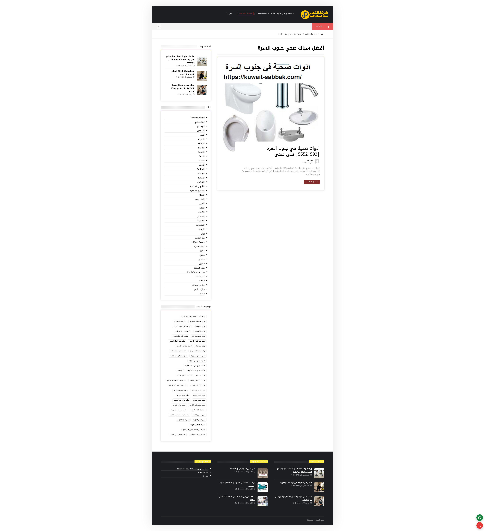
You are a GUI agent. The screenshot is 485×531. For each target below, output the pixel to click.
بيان (202, 233)
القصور (201, 208)
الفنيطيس (199, 199)
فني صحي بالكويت (199, 414)
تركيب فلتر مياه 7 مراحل (178, 351)
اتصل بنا (205, 476)
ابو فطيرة (200, 126)
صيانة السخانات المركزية (197, 410)
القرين (201, 203)
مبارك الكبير (199, 289)
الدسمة (201, 152)
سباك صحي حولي (199, 395)
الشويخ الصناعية (197, 191)
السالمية (200, 169)
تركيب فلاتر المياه (199, 326)
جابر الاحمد (199, 238)
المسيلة (200, 221)
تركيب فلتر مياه (200, 346)
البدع (202, 135)
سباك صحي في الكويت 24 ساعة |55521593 (192, 469)
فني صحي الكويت (199, 419)
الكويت (201, 212)
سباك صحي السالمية (198, 390)
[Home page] (322, 34)
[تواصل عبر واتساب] (479, 517)
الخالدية (201, 148)
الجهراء (201, 143)
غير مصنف (200, 276)
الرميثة (201, 161)
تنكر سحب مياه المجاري (197, 385)
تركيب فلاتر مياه (200, 331)
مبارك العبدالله (197, 285)
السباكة (201, 173)
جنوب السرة (199, 246)
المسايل (200, 216)
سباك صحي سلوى (183, 395)
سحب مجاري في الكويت (197, 405)
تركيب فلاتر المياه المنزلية (182, 326)
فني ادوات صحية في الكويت (179, 414)
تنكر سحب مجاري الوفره (197, 380)
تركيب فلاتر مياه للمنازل (180, 336)
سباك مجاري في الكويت (181, 400)
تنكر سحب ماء (200, 375)
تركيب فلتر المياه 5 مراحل (197, 341)
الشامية (201, 178)
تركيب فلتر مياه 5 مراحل (197, 351)
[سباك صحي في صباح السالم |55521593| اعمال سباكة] (263, 501)
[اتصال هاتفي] (479, 525)
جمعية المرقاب (198, 242)
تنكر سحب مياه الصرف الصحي (176, 380)
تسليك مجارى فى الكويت (197, 360)
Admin (310, 161)
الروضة (201, 165)
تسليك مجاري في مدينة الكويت (195, 365)
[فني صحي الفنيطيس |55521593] (263, 473)
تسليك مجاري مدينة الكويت (196, 370)
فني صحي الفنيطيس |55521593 (242, 468)
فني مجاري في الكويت (177, 434)
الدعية (201, 156)
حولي (202, 255)
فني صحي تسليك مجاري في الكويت (193, 429)
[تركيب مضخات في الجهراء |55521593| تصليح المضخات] (263, 487)
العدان (201, 195)
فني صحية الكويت (183, 419)
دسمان (201, 259)
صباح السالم (199, 268)
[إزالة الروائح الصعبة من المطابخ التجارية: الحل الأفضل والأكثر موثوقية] (202, 61)
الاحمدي (200, 131)
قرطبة (201, 281)
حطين (202, 251)
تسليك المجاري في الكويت (178, 355)
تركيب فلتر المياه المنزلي (177, 341)
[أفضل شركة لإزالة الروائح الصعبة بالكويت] (202, 76)
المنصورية (200, 225)
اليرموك (201, 229)
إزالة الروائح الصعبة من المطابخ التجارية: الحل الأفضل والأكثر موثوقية (180, 59)
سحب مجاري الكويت (179, 405)
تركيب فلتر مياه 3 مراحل (183, 346)
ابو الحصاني (199, 122)
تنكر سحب (180, 370)
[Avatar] (317, 161)
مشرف (201, 294)
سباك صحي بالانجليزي (181, 390)
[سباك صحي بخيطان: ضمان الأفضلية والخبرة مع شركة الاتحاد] (202, 90)
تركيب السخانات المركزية (197, 321)
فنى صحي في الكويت (178, 410)
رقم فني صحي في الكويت (177, 385)
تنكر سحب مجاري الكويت (184, 375)
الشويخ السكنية (197, 186)
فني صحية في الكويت (197, 424)
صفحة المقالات (203, 472)
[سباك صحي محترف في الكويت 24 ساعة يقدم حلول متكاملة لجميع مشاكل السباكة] (314, 15)
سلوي (201, 264)
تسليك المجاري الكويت (198, 355)
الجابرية (201, 139)
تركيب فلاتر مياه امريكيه (183, 331)
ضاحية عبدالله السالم (195, 272)
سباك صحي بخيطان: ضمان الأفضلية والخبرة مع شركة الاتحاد (183, 88)
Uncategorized (197, 118)
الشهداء (200, 182)
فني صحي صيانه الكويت (197, 434)
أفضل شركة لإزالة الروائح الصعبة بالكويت (183, 72)
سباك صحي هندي (199, 400)
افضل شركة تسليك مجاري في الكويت (193, 316)
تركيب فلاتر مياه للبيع (198, 336)
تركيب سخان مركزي (180, 321)
